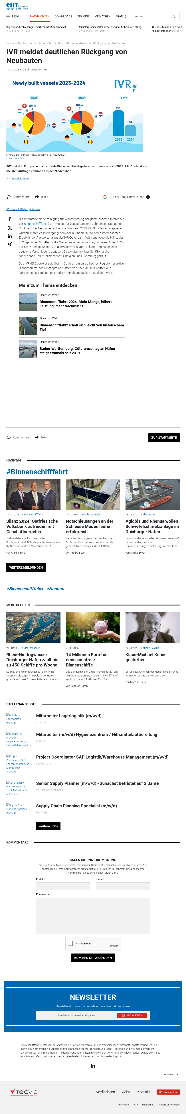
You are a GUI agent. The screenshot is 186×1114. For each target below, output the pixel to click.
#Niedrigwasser (31, 648)
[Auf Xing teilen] (10, 244)
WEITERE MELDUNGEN (26, 567)
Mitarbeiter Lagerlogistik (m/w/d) (69, 715)
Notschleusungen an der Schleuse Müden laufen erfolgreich (89, 526)
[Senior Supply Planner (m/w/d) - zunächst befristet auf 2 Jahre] (18, 788)
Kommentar (43, 894)
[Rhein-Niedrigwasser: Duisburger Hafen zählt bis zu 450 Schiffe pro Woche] (33, 627)
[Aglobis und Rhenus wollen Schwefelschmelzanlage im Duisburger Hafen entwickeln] (153, 494)
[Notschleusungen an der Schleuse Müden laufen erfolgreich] (93, 494)
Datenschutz (148, 1104)
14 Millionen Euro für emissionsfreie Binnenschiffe (86, 660)
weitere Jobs (48, 826)
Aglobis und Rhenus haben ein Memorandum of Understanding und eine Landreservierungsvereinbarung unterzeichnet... (152, 542)
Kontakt (143, 1092)
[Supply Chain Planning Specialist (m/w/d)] (18, 808)
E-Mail (40, 879)
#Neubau (55, 588)
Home (10, 43)
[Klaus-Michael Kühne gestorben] (153, 627)
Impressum (123, 1104)
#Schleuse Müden (91, 514)
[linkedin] (93, 1065)
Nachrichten (40, 16)
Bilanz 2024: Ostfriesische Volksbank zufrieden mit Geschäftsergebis (32, 526)
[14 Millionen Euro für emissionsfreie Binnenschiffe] (93, 627)
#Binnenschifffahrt (37, 472)
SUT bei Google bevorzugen (126, 197)
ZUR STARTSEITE (164, 438)
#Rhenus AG (148, 514)
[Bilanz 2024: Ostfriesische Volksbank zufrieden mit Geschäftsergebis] (33, 494)
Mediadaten (105, 1092)
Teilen (44, 197)
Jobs (126, 1092)
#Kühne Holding (150, 648)
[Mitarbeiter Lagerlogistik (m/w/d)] (18, 718)
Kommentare (21, 197)
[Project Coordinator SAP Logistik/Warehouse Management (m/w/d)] (18, 763)
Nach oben (169, 1074)
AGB (136, 1104)
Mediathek (102, 16)
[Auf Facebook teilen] (10, 219)
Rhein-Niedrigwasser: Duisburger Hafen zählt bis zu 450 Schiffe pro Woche (32, 660)
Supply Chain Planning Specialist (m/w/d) (76, 805)
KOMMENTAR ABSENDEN (93, 958)
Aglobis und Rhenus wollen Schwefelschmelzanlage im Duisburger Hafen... (152, 526)
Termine (83, 16)
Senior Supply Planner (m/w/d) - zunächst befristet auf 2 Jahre (97, 783)
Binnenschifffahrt (48, 43)
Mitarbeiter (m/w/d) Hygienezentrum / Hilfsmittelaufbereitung (96, 734)
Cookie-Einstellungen (169, 1104)
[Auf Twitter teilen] (10, 227)
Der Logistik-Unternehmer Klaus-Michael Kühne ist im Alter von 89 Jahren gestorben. (152, 673)
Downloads (63, 16)
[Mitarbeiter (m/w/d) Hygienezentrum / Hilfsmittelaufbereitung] (18, 739)
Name (99, 879)
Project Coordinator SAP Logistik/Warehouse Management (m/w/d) (102, 757)
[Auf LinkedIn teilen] (10, 236)
